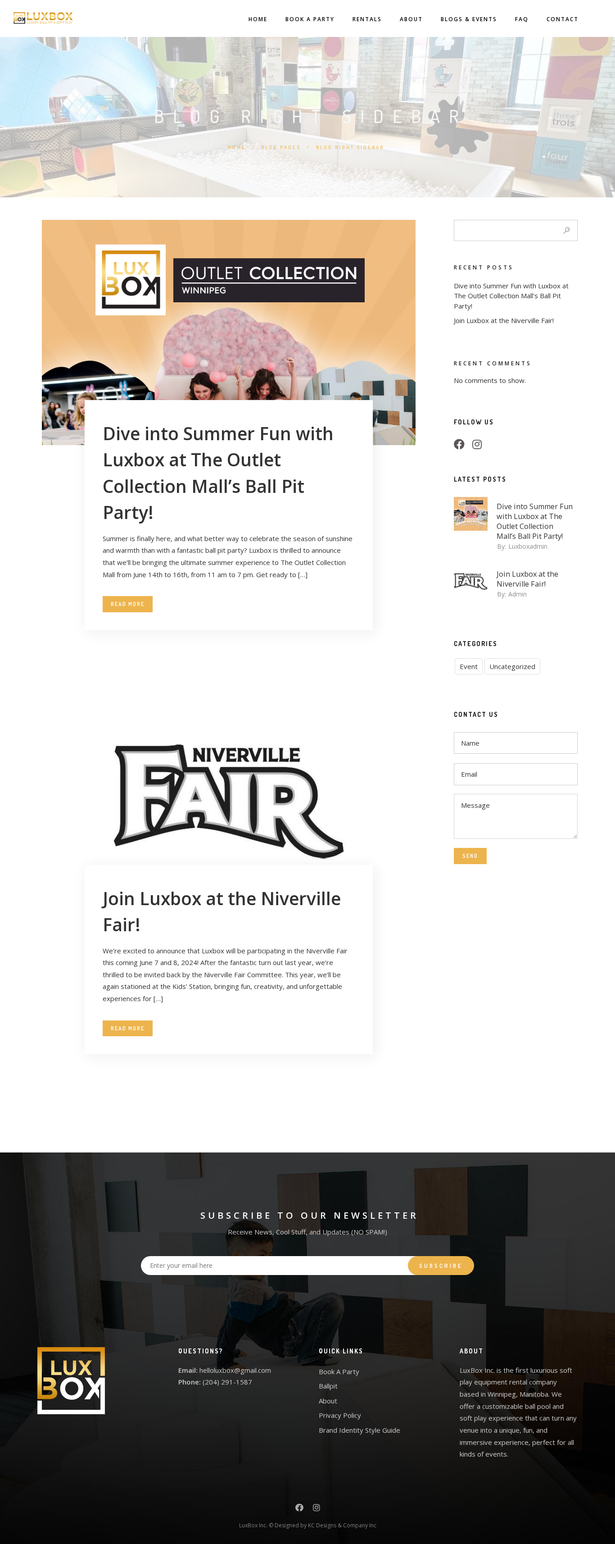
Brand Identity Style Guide (359, 1430)
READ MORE (128, 604)
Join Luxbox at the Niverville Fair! (504, 320)
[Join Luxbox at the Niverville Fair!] (229, 797)
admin (517, 594)
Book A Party (310, 19)
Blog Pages (281, 147)
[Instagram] (479, 445)
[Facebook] (462, 445)
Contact (563, 19)
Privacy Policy (340, 1415)
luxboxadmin (527, 546)
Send (470, 855)
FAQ (522, 19)
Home (258, 19)
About (411, 19)
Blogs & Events (469, 19)
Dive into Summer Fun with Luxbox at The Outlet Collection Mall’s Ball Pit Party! (511, 295)
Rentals (367, 19)
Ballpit (328, 1385)
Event (469, 666)
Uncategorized (512, 666)
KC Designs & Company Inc (342, 1525)
